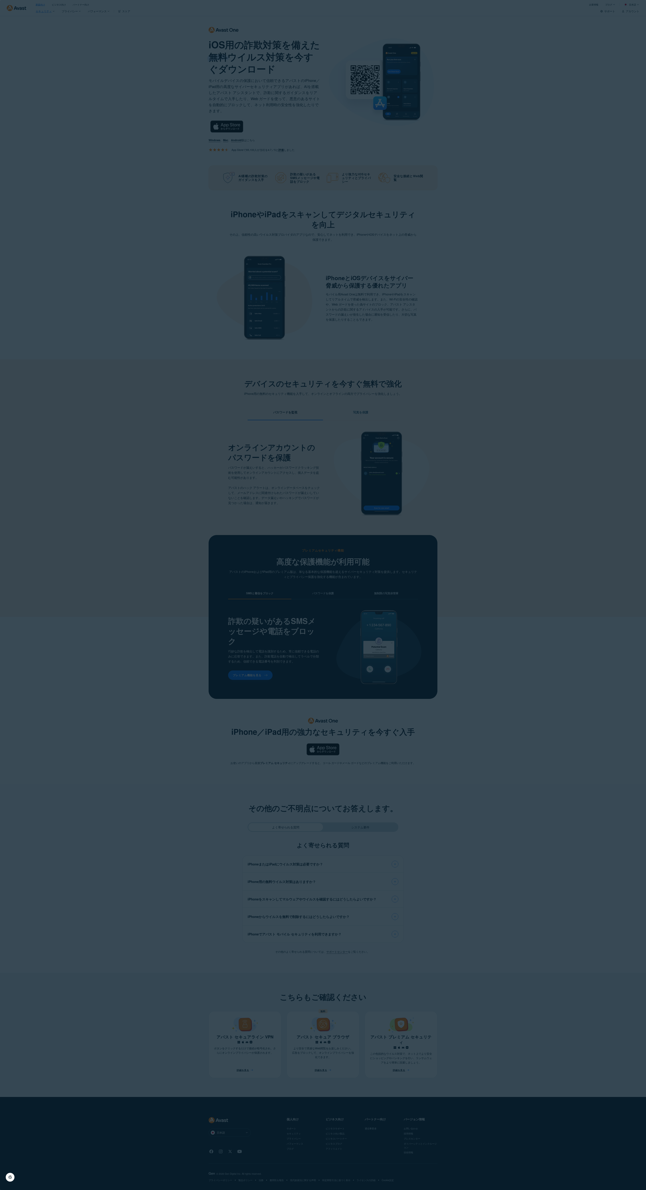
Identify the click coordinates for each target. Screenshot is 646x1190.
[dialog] (323, 595)
